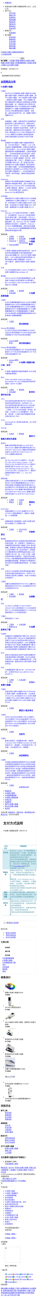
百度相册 (24, 1279)
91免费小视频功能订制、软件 (15, 1202)
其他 (4, 971)
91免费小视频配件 (32, 241)
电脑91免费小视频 (7, 63)
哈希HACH (13, 627)
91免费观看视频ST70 (22, 311)
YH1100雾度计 (14, 726)
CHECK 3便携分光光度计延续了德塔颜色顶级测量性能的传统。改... (20, 219)
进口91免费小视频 (11, 806)
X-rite (3, 420)
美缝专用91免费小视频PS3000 (16, 691)
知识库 (7, 808)
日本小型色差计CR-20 (13, 132)
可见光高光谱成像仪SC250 (14, 350)
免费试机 (8, 1119)
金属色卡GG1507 (27, 511)
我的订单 (12, 15)
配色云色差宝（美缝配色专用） (16, 741)
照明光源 (4, 478)
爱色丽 (3, 140)
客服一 (14, 1234)
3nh (2, 369)
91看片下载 (31, 1290)
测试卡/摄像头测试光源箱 (14, 1206)
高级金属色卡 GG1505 (13, 511)
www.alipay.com (18, 866)
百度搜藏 (9, 1282)
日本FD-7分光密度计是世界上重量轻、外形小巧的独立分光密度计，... (20, 575)
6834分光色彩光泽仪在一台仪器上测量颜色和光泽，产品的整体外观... (20, 659)
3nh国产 (4, 634)
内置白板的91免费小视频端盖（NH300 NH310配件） (20, 259)
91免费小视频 (14, 61)
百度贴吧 (22, 1277)
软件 (2, 377)
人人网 (16, 1277)
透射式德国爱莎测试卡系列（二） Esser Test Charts (20, 473)
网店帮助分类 (30, 812)
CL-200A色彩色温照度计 (17, 610)
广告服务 (12, 1170)
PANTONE (5, 509)
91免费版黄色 (24, 1288)
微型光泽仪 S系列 (21, 661)
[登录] (28, 6)
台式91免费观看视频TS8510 (15, 307)
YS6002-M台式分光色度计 (14, 717)
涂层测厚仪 (24, 755)
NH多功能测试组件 (25, 253)
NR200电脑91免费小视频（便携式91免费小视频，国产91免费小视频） (20, 95)
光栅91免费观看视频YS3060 (24, 109)
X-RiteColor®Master (23, 282)
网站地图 (12, 48)
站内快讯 (7, 947)
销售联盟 (5, 1170)
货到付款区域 (11, 935)
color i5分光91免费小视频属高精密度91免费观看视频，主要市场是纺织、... (20, 151)
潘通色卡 (8, 1208)
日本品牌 (22, 239)
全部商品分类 (8, 81)
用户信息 (12, 13)
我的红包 (12, 24)
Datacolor (4, 211)
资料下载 (7, 951)
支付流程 (8, 1117)
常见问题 (12, 42)
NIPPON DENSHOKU (23, 242)
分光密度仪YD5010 (12, 588)
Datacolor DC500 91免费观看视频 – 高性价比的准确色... (20, 226)
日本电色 (4, 196)
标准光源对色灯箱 (11, 1204)
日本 (2, 119)
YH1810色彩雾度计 (22, 719)
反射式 (3, 443)
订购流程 (8, 1130)
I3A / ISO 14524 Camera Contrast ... (17, 462)
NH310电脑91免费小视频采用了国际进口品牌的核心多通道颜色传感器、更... (20, 102)
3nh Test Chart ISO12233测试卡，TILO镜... (20, 460)
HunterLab (4, 179)
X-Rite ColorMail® (11, 379)
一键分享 (9, 1274)
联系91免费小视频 (11, 1148)
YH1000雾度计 (10, 719)
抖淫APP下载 (15, 1295)
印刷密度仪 (9, 1211)
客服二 (14, 1238)
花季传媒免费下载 (9, 1290)
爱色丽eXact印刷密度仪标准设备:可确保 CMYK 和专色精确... (20, 545)
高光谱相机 (24, 324)
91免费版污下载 (13, 1288)
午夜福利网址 (21, 1290)
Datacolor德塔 (14, 245)
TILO (3, 399)
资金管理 (12, 28)
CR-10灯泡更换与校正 (13, 270)
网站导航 (12, 46)
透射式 (3, 458)
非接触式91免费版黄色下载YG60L (17, 636)
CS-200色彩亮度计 (20, 612)
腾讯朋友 (9, 1279)
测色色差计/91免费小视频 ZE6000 (17, 198)
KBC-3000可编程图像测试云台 (18, 483)
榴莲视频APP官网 (24, 1293)
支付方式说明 (11, 937)
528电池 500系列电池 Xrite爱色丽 (20, 280)
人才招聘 (8, 1153)
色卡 (4, 965)
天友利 (21, 236)
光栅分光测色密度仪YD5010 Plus (16, 584)
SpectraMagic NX (11, 381)
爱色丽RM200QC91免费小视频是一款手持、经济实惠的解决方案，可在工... (20, 158)
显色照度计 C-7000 (11, 618)
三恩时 (3, 91)
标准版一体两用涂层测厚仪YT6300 (22, 771)
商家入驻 (8, 1151)
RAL (2, 519)
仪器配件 (8, 802)
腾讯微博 (24, 1274)
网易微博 (9, 1277)
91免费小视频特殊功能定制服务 (16, 371)
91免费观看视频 (20, 63)
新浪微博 (12, 33)
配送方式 (4, 814)
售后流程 (12, 37)
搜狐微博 (16, 1279)
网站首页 (4, 1168)
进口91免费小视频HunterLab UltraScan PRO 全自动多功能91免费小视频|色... (20, 186)
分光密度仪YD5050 (29, 586)
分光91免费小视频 (11, 1217)
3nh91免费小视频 (12, 65)
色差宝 (22, 734)
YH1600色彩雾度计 (20, 723)
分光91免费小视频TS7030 (24, 698)
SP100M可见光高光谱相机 (21, 335)
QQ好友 (31, 1279)
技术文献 (12, 44)
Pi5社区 (3, 1172)
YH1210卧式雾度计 (20, 721)
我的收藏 (12, 20)
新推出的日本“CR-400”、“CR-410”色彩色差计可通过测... (20, 126)
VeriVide (4, 428)
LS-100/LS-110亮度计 (12, 606)
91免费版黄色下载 (9, 962)
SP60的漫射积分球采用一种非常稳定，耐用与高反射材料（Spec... (20, 173)
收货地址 (12, 17)
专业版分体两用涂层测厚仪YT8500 (17, 762)
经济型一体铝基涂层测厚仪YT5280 (17, 773)
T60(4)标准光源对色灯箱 (14, 401)
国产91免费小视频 (11, 804)
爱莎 (20, 504)
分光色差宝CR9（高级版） (20, 747)
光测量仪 (8, 1213)
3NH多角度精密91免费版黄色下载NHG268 (20, 649)
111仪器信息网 (6, 54)
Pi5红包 (7, 1125)
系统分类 (19, 812)
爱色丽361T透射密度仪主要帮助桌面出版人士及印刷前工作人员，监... (20, 552)
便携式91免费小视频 (27, 61)
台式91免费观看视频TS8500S (15, 302)
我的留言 (12, 22)
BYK (2, 653)
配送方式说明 (13, 923)
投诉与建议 (9, 1132)
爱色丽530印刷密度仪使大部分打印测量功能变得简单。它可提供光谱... (20, 563)
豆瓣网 (29, 1277)
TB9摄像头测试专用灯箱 (22, 485)
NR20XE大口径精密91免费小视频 (17, 93)
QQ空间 (31, 1274)
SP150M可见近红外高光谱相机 (16, 330)
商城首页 (8, 791)
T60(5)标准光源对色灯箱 (14, 405)
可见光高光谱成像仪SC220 (22, 352)
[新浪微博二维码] (11, 1164)
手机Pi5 (30, 1170)
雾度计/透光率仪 (26, 710)
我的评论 (12, 26)
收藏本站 (8, 3)
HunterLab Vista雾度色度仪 (14, 192)
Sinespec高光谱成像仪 (8, 347)
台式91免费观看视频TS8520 (25, 304)
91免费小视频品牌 (11, 797)
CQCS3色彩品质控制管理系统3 (21, 257)
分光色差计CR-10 (21, 696)
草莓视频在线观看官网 (9, 1293)
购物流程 (12, 39)
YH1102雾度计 (29, 717)
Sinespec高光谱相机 (8, 328)
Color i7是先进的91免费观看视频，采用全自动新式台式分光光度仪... (20, 147)
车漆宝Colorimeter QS (24, 743)
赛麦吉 (11, 502)
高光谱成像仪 (25, 343)
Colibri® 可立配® (27, 270)
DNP (20, 502)
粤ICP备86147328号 (9, 1178)
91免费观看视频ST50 (22, 309)
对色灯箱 (8, 800)
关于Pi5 (11, 1168)
